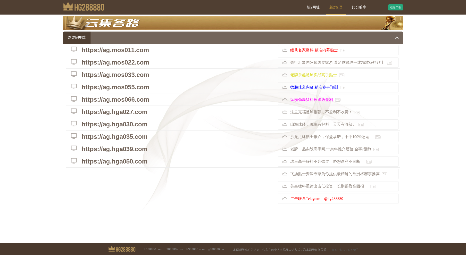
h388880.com (195, 249)
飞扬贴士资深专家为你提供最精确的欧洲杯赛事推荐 (338, 174)
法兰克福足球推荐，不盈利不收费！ (324, 112)
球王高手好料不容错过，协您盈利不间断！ (330, 161)
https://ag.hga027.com (115, 111)
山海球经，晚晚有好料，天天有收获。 (326, 124)
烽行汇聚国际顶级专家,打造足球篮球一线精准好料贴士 (340, 62)
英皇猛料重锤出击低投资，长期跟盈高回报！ (332, 186)
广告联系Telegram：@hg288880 (316, 198)
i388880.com (174, 249)
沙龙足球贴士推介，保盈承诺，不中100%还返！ (335, 137)
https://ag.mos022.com (115, 62)
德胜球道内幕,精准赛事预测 (317, 87)
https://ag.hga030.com (115, 124)
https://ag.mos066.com (115, 99)
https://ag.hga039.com (115, 149)
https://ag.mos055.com (115, 87)
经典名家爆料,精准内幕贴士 (317, 50)
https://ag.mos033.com (115, 74)
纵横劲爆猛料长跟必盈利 (315, 100)
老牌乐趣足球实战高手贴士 (317, 75)
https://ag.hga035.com (115, 136)
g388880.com (217, 249)
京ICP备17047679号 (345, 250)
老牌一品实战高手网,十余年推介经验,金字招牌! (334, 149)
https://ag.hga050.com (115, 161)
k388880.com (153, 249)
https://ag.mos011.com (115, 50)
